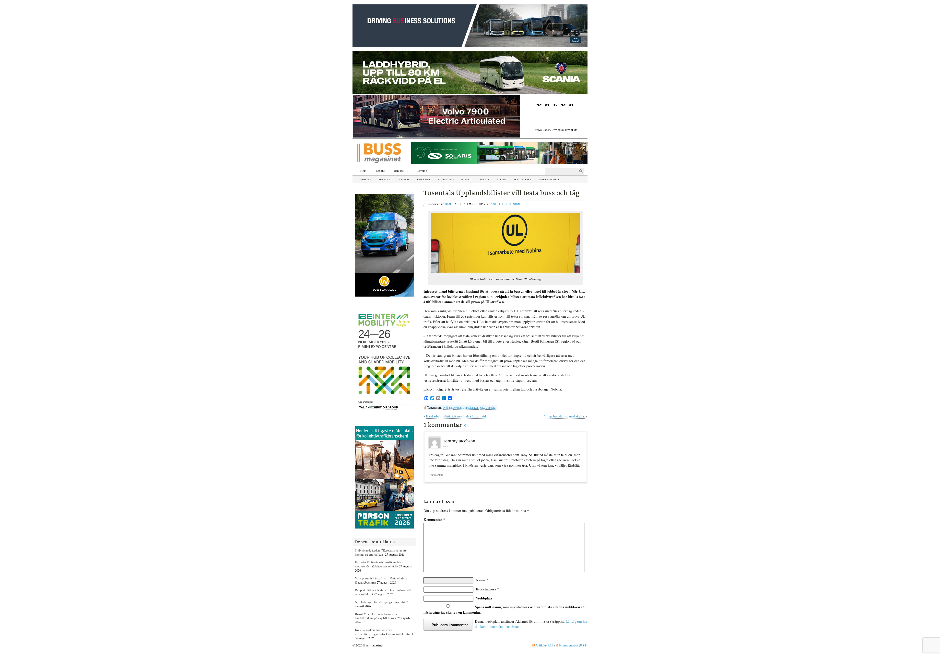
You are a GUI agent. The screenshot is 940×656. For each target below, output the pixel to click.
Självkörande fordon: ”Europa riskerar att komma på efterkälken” (380, 552)
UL (482, 407)
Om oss (397, 171)
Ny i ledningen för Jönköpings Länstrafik (380, 602)
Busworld (385, 179)
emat (445, 446)
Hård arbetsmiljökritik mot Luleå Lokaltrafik (456, 416)
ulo (448, 204)
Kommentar (434, 519)
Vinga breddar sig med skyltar (564, 416)
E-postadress (487, 589)
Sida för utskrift (508, 204)
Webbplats (484, 598)
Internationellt (550, 179)
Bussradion (446, 179)
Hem (363, 171)
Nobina (447, 407)
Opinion (404, 179)
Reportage (424, 179)
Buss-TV (485, 179)
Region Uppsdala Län (466, 407)
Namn (482, 580)
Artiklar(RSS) (545, 645)
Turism (501, 179)
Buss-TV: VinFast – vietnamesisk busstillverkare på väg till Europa (376, 616)
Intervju (466, 179)
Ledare (380, 171)
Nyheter (365, 179)
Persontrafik (523, 179)
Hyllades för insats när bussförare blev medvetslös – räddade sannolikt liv (379, 564)
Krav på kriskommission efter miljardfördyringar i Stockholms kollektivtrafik (384, 632)
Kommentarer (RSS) (573, 645)
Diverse (420, 171)
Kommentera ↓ (437, 475)
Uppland (490, 407)
